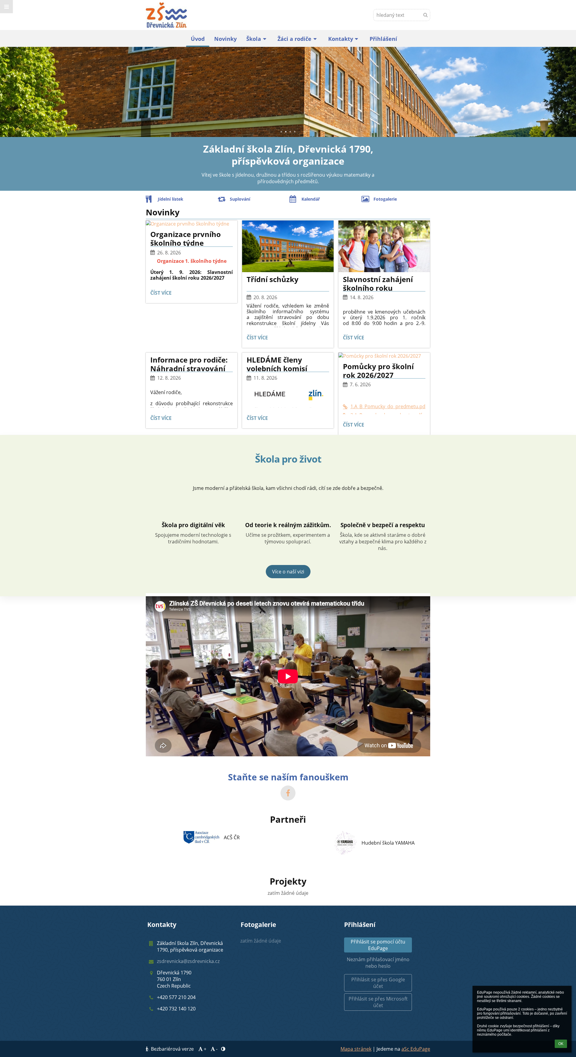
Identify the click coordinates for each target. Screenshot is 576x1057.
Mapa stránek (355, 1049)
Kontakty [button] (340, 38)
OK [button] (560, 1044)
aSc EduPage (415, 1049)
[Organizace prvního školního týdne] (191, 223)
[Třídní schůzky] (288, 246)
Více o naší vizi (288, 571)
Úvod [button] (198, 38)
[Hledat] (426, 15)
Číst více (162, 294)
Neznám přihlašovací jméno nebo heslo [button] (378, 962)
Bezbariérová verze (172, 1049)
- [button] (217, 1049)
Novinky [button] (225, 38)
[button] (6, 6)
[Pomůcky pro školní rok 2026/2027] (384, 356)
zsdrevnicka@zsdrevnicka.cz (188, 961)
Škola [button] (253, 38)
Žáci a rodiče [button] (294, 38)
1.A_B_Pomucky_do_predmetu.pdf (387, 406)
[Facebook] (288, 792)
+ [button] (205, 1049)
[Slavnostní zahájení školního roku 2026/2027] (384, 246)
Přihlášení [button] (383, 38)
